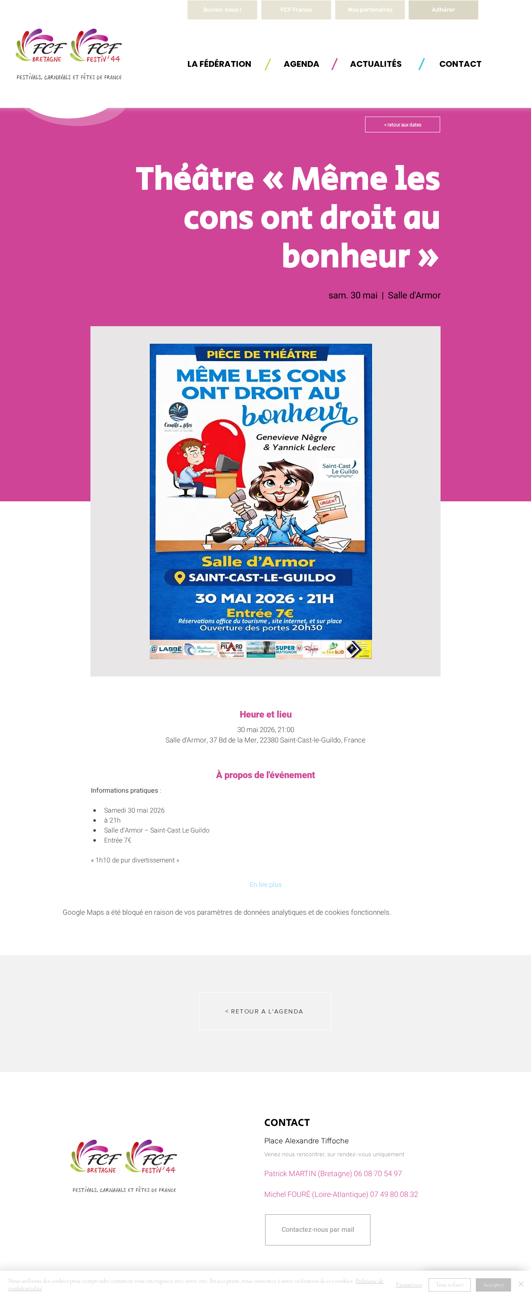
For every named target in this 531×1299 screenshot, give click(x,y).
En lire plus (266, 884)
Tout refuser (450, 1284)
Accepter (493, 1284)
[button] (219, 64)
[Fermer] (521, 1284)
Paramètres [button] (409, 1284)
